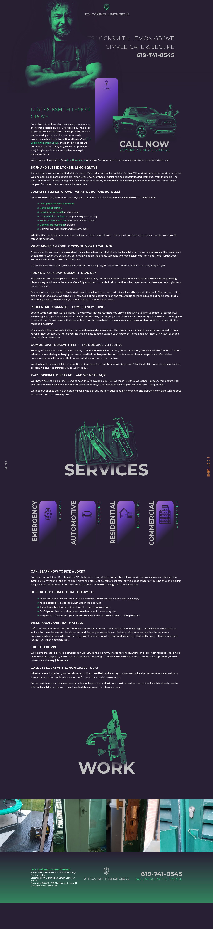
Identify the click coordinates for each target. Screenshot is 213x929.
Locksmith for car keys (52, 216)
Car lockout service (51, 207)
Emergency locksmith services (57, 203)
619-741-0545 (208, 467)
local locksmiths (76, 160)
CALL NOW (144, 144)
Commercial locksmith (52, 224)
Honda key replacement (53, 220)
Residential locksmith (52, 212)
